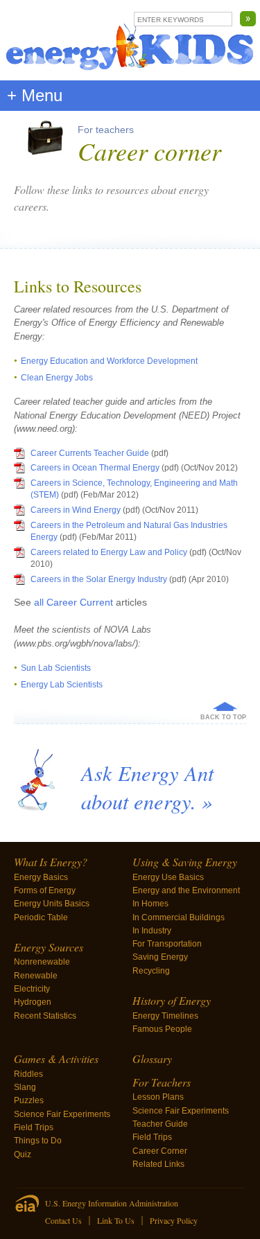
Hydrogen (32, 1002)
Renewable (36, 976)
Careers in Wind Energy (76, 510)
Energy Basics (41, 877)
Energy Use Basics (168, 877)
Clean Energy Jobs (57, 378)
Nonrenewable (42, 962)
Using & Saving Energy (184, 861)
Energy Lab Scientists (62, 684)
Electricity (32, 989)
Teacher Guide (160, 1124)
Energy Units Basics (51, 903)
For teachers (106, 129)
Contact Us (63, 1220)
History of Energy (171, 1000)
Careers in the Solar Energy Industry (99, 579)
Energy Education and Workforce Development (109, 361)
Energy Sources (48, 947)
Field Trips (33, 1127)
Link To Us (116, 1220)
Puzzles (29, 1100)
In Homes (150, 903)
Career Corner (159, 1151)
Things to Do (38, 1140)
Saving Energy (160, 957)
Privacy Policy (174, 1220)
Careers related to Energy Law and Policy (109, 552)
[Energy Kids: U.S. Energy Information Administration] (130, 40)
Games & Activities (56, 1058)
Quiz (22, 1154)
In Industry (151, 930)
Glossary (152, 1058)
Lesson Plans (158, 1097)
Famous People (162, 1029)
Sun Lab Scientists (56, 668)
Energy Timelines (165, 1016)
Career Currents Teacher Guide (91, 453)
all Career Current (75, 602)
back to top (223, 717)
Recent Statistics (45, 1016)
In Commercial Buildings (178, 917)
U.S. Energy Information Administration (111, 1203)
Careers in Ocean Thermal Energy (95, 468)
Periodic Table (41, 917)
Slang (25, 1087)
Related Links (158, 1164)
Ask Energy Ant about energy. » (147, 786)
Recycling (151, 971)
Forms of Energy (45, 890)
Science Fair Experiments (62, 1114)
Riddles (28, 1074)
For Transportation (167, 944)
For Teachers (161, 1082)
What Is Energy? (50, 861)
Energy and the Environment (186, 890)
